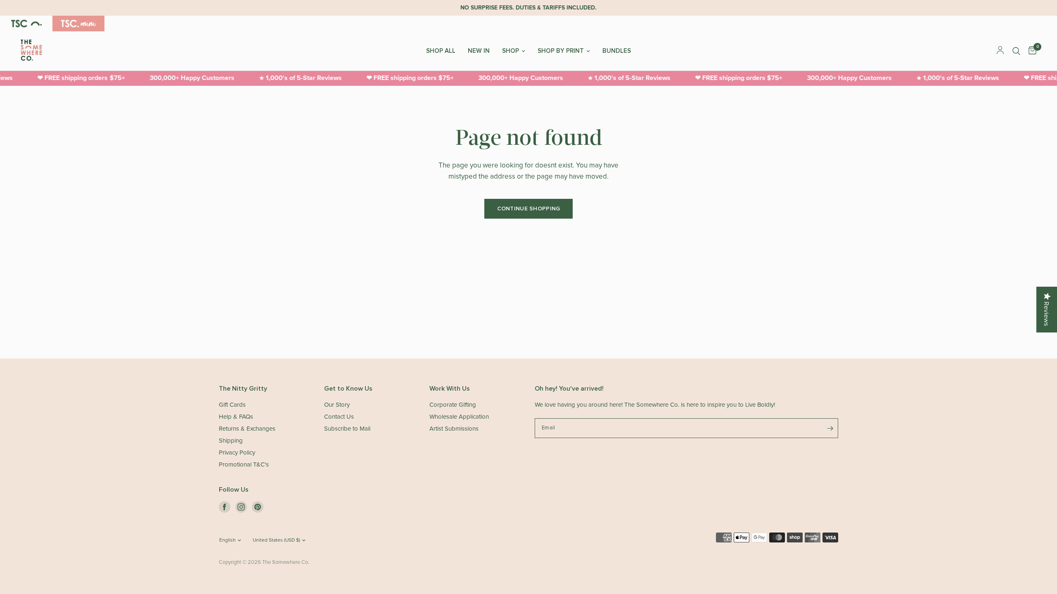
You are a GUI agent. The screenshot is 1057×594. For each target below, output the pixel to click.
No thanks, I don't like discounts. (609, 342)
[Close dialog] (682, 193)
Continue (609, 314)
